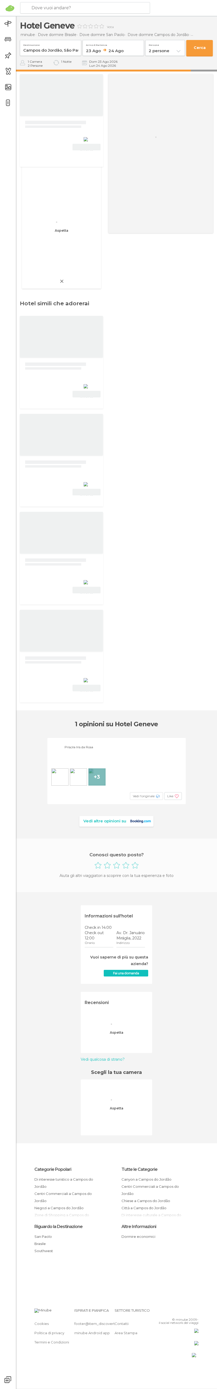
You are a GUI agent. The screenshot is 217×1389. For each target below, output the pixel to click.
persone (160, 50)
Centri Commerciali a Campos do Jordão (63, 1197)
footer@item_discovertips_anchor (104, 1323)
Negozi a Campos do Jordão (59, 1208)
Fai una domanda (126, 973)
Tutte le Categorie (139, 1169)
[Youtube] (195, 1312)
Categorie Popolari (52, 1169)
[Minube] (10, 8)
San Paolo (43, 1236)
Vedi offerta (86, 148)
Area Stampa (126, 1333)
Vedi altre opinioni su (104, 820)
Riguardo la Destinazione (58, 1226)
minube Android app (92, 1333)
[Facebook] (174, 1312)
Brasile (40, 1244)
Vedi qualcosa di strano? (103, 1059)
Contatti (122, 1323)
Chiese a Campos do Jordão (145, 1201)
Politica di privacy (49, 1333)
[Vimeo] (188, 1312)
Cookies (41, 1323)
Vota (110, 27)
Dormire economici (138, 1236)
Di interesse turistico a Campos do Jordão (63, 1183)
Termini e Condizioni (51, 1342)
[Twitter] (181, 1312)
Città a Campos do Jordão (143, 1208)
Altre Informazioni (138, 1226)
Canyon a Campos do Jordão (146, 1179)
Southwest (43, 1251)
